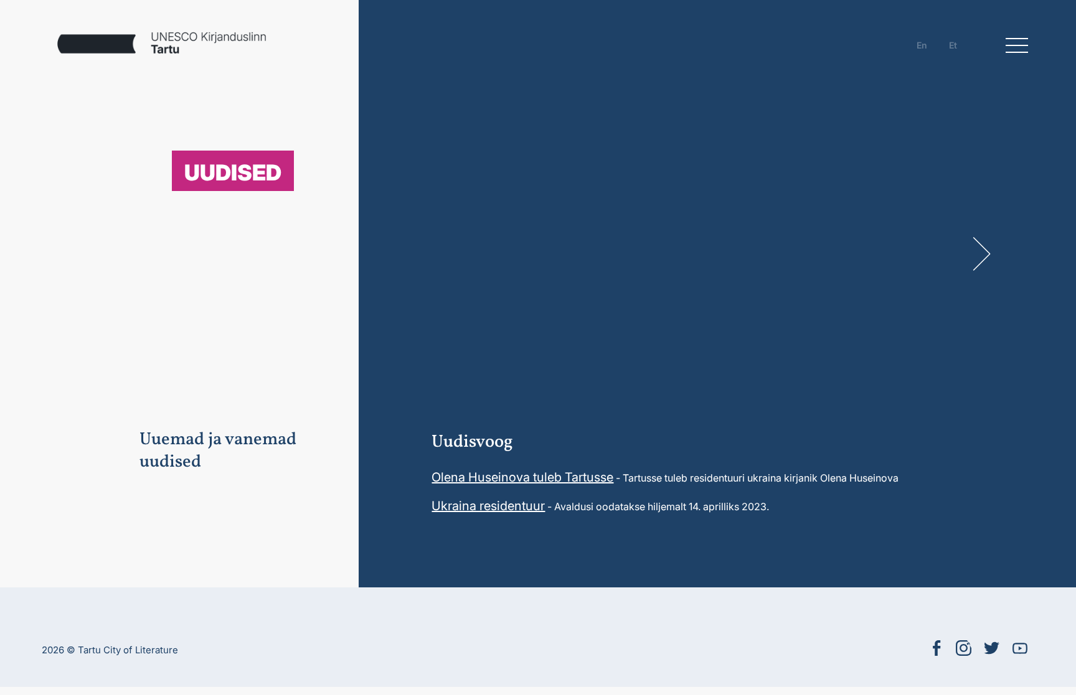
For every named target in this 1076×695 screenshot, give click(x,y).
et (953, 45)
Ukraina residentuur (488, 505)
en (922, 45)
